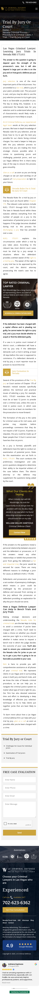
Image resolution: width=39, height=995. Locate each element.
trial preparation (19, 179)
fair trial (20, 88)
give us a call (20, 721)
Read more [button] (7, 983)
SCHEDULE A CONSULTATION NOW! (18, 313)
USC (19, 920)
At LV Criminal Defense (12, 122)
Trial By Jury (10, 758)
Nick (4, 664)
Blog (32, 920)
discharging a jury (11, 230)
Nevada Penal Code (9, 920)
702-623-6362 (16, 902)
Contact (11, 923)
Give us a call (8, 172)
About (5, 923)
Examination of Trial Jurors (15, 753)
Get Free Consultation (15, 910)
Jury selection (9, 81)
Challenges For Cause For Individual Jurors (19, 747)
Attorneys (25, 920)
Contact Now (19, 532)
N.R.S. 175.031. (9, 458)
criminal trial (16, 670)
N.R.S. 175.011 (10, 238)
